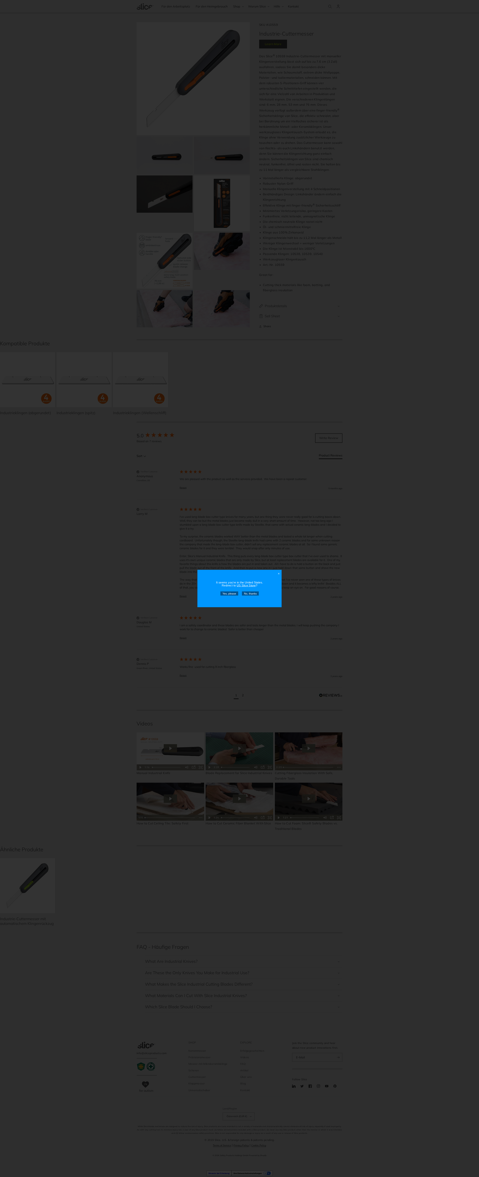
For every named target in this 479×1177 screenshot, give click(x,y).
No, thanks (250, 593)
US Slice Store (246, 585)
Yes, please (229, 593)
